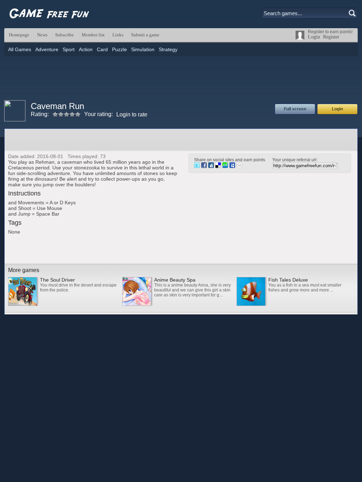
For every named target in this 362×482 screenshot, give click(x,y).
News (42, 34)
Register (331, 37)
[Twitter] (197, 166)
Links (117, 34)
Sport (69, 49)
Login (314, 37)
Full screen (295, 109)
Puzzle (119, 49)
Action (86, 49)
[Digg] (211, 166)
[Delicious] (218, 166)
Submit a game (145, 34)
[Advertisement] (181, 77)
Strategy (168, 49)
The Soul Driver (57, 280)
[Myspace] (232, 166)
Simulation (142, 49)
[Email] (239, 166)
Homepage (19, 34)
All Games (19, 49)
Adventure (46, 49)
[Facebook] (204, 166)
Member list (93, 34)
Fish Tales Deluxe (288, 280)
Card (102, 49)
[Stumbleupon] (225, 166)
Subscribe (64, 34)
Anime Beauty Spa (174, 280)
